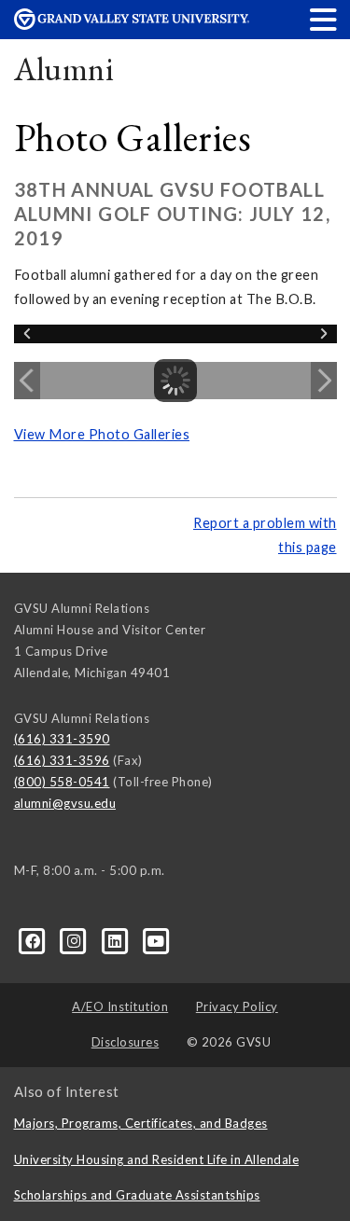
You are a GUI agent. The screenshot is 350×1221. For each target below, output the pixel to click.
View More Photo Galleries (102, 434)
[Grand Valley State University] (131, 25)
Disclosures (125, 1041)
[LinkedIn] (116, 940)
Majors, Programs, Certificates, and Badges (141, 1123)
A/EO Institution (120, 1006)
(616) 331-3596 (62, 760)
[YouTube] (156, 940)
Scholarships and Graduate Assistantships (137, 1194)
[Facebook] (34, 940)
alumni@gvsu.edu (65, 803)
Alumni (64, 69)
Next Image (324, 380)
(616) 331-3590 (62, 738)
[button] (324, 19)
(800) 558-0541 (62, 781)
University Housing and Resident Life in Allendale (157, 1159)
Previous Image (27, 380)
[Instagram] (75, 940)
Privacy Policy (237, 1006)
